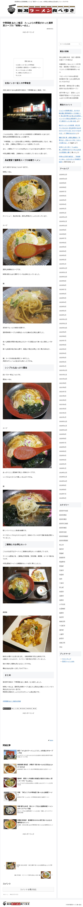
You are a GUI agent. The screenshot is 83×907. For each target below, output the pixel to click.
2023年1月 (62, 315)
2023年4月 (62, 302)
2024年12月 (63, 217)
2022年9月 (62, 332)
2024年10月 (63, 225)
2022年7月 (62, 340)
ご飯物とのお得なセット (24, 72)
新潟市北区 (63, 532)
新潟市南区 (63, 528)
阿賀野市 (62, 562)
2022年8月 (62, 336)
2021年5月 (62, 400)
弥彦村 (61, 574)
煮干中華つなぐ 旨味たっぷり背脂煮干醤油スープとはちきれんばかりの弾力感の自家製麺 (69, 95)
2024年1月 (62, 264)
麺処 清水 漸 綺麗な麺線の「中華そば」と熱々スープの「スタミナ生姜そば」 (70, 140)
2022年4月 (62, 353)
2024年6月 (62, 242)
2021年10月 (63, 379)
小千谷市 (62, 604)
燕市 (60, 579)
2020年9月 (62, 434)
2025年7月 (62, 191)
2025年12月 (63, 174)
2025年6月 (62, 196)
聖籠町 (61, 553)
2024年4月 (62, 251)
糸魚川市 (62, 643)
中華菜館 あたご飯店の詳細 (12, 701)
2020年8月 (62, 438)
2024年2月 (62, 259)
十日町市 (62, 626)
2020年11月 (63, 426)
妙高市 (61, 638)
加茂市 (61, 591)
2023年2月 (62, 311)
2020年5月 (62, 451)
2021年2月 (62, 413)
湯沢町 (61, 630)
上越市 (61, 634)
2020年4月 (62, 455)
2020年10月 (63, 430)
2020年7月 (62, 443)
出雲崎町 (62, 609)
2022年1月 (62, 366)
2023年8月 (62, 285)
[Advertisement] (28, 44)
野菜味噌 (23, 708)
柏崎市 (61, 613)
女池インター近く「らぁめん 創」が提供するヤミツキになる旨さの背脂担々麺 (70, 149)
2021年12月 (63, 370)
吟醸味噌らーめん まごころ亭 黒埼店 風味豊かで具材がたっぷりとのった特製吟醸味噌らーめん (70, 68)
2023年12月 (63, 268)
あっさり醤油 (16, 708)
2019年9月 (62, 485)
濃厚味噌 (30, 708)
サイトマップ (66, 659)
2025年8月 (62, 187)
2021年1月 (62, 417)
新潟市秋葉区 (63, 536)
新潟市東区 (63, 519)
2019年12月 (63, 472)
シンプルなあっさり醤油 (24, 70)
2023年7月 (62, 289)
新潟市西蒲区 (63, 540)
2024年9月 (62, 230)
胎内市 (61, 549)
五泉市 (61, 570)
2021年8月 (62, 387)
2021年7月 (62, 391)
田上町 (61, 587)
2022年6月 (62, 345)
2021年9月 (62, 383)
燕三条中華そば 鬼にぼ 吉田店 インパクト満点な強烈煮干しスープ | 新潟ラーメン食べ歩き (70, 118)
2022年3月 (62, 357)
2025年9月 (62, 183)
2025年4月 (62, 204)
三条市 (61, 583)
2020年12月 (63, 421)
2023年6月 (62, 294)
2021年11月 (63, 374)
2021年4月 (62, 404)
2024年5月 (62, 247)
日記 (60, 647)
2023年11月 (63, 272)
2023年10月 (63, 277)
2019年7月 (62, 494)
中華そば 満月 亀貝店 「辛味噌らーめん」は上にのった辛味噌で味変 (70, 159)
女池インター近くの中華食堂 (25, 65)
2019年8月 (62, 489)
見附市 (61, 596)
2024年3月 (62, 255)
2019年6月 (62, 498)
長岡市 (61, 600)
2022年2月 (62, 362)
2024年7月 (62, 238)
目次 (26, 61)
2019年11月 (63, 477)
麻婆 (35, 708)
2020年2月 (62, 464)
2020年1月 (62, 468)
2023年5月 (62, 298)
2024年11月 (63, 221)
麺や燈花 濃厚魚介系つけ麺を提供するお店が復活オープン (69, 87)
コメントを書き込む (28, 889)
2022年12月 (63, 319)
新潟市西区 (63, 515)
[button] (79, 44)
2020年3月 (62, 460)
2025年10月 (63, 179)
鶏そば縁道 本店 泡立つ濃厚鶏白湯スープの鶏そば (69, 58)
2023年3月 (62, 306)
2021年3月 (62, 409)
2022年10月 (63, 328)
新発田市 (62, 557)
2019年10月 (63, 481)
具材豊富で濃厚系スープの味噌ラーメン (29, 67)
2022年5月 (62, 349)
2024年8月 (62, 234)
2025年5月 (62, 200)
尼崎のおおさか (71, 133)
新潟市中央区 (7, 708)
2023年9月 (62, 281)
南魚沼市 (62, 621)
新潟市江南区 (63, 523)
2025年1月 (62, 213)
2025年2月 (62, 208)
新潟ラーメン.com (68, 661)
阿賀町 (61, 566)
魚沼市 (61, 617)
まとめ (19, 75)
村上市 (61, 545)
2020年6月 (62, 447)
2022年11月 (63, 323)
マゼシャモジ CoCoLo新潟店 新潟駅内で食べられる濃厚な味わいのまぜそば (69, 79)
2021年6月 (62, 396)
